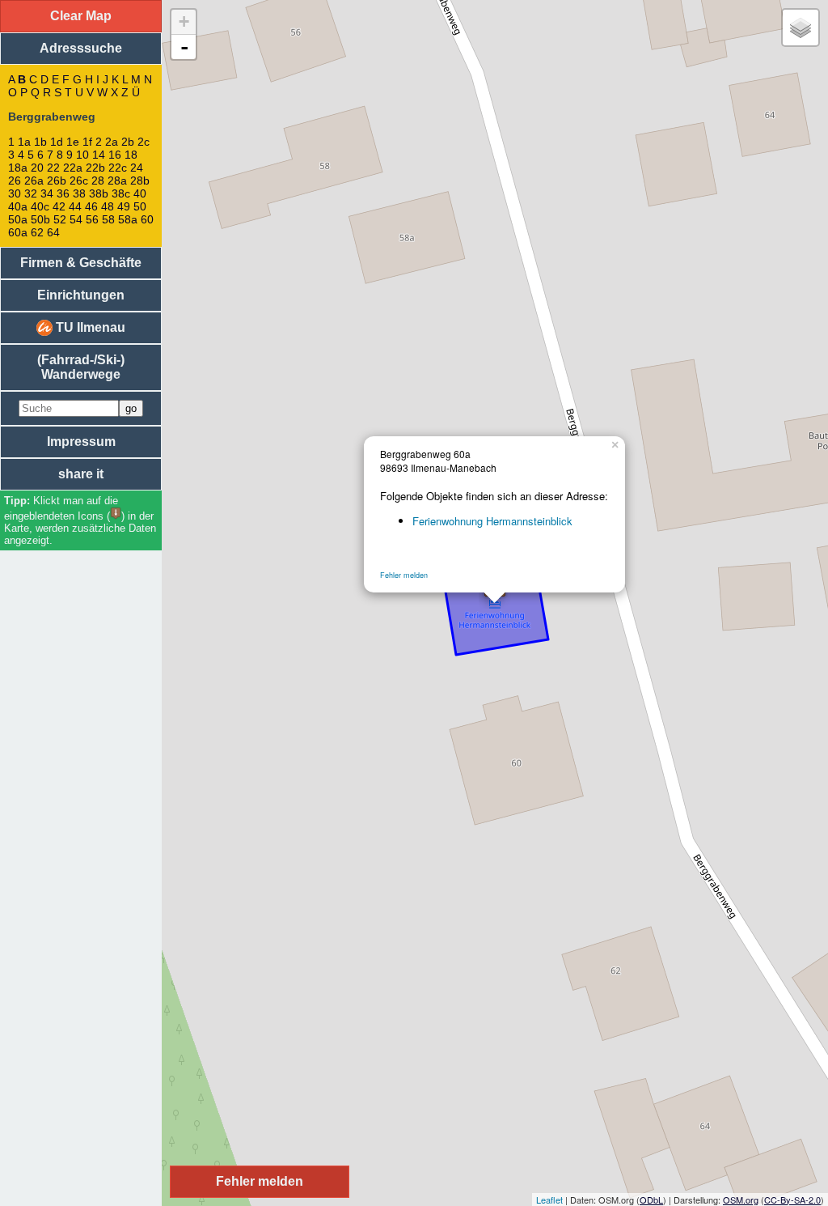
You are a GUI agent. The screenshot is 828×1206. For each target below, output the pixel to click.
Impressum (81, 441)
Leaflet (549, 1199)
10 (82, 154)
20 (37, 167)
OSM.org (740, 1199)
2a (111, 141)
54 (76, 219)
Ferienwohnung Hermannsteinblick (492, 521)
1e (72, 141)
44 (75, 206)
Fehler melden (404, 575)
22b (95, 167)
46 (91, 206)
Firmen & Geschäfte (81, 263)
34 (46, 193)
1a (24, 141)
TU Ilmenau (89, 327)
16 (114, 154)
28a (117, 180)
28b (140, 180)
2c (143, 141)
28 (97, 180)
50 (139, 206)
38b (98, 193)
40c (40, 206)
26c (79, 180)
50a (17, 219)
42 (59, 206)
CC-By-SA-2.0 (792, 1199)
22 (53, 167)
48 (107, 206)
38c (121, 193)
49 (123, 206)
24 (136, 167)
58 (108, 219)
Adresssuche (81, 48)
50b (40, 219)
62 (37, 232)
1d (56, 141)
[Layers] (800, 27)
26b (56, 180)
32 (30, 193)
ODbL (651, 1199)
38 (79, 193)
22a (72, 167)
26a (34, 180)
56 (92, 219)
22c (117, 167)
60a (17, 232)
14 (98, 154)
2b (127, 141)
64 (53, 232)
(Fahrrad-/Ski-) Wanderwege (81, 367)
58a (127, 219)
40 (139, 193)
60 (147, 219)
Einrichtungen (81, 295)
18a (17, 167)
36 (63, 193)
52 (59, 219)
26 (14, 180)
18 (131, 154)
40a (17, 206)
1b (40, 141)
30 (14, 193)
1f (87, 141)
